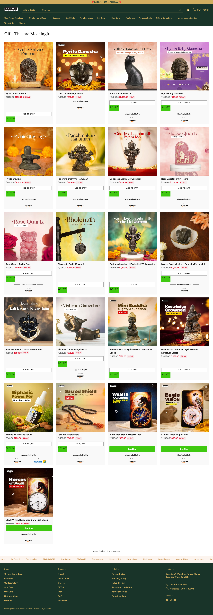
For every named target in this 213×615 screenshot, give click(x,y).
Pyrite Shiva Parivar (16, 93)
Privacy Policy (118, 574)
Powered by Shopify (42, 609)
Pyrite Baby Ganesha (172, 93)
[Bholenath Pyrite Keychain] (80, 236)
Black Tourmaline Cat (120, 93)
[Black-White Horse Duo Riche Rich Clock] (28, 492)
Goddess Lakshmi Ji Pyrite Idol (125, 179)
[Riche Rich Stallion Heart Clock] (132, 407)
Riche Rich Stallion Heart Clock (125, 434)
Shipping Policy (119, 578)
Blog (60, 591)
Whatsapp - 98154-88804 (181, 589)
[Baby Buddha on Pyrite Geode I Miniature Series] (132, 321)
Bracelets (8, 578)
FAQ (60, 596)
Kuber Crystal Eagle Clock (174, 434)
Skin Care (8, 587)
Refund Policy (118, 583)
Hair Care (8, 591)
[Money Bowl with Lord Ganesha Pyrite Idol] (184, 236)
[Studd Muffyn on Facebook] (166, 600)
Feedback (62, 600)
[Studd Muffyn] (11, 9)
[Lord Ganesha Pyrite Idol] (80, 66)
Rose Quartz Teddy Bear (18, 264)
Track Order (63, 578)
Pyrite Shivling (13, 179)
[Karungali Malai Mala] (80, 407)
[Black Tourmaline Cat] (132, 66)
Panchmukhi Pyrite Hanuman (73, 179)
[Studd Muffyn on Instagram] (170, 600)
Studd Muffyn (26, 609)
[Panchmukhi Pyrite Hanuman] (80, 151)
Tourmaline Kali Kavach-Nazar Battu (24, 349)
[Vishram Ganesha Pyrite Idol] (80, 321)
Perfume (8, 600)
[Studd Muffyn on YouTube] (174, 600)
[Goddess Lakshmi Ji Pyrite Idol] (132, 151)
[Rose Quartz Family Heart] (184, 151)
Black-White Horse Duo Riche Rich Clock (27, 520)
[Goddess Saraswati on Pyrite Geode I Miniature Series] (184, 321)
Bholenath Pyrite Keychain (71, 264)
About (61, 574)
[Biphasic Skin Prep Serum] (28, 407)
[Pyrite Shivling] (28, 151)
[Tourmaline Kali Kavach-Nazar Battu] (28, 321)
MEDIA (61, 587)
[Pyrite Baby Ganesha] (184, 66)
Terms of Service (119, 591)
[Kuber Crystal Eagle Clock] (184, 407)
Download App (119, 596)
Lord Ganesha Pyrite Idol (70, 93)
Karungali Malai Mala (68, 434)
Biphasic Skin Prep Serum (19, 434)
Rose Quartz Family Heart (174, 179)
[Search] (180, 9)
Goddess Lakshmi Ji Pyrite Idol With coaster (132, 264)
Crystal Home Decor (13, 574)
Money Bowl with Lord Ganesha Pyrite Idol (183, 264)
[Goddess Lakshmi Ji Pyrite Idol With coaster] (132, 236)
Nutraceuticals (11, 596)
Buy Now (132, 449)
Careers (61, 583)
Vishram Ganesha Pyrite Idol (72, 349)
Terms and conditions (122, 587)
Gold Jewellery (11, 583)
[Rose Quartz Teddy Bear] (28, 236)
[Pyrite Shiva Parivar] (28, 66)
